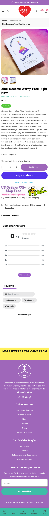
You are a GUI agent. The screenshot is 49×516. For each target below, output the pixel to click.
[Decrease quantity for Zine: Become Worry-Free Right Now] (4, 167)
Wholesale (24, 446)
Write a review (24, 275)
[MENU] (3, 11)
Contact (24, 423)
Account (34, 513)
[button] (24, 245)
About (24, 419)
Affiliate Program (24, 459)
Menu (13, 513)
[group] (24, 52)
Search (23, 513)
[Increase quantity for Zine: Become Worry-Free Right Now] (16, 167)
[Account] (36, 11)
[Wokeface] (25, 11)
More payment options (24, 182)
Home (4, 20)
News (24, 428)
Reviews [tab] (10, 285)
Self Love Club (15, 20)
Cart (44, 513)
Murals (24, 450)
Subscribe (24, 491)
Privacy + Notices (24, 432)
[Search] (8, 11)
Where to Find (24, 414)
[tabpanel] (24, 317)
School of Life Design (20, 161)
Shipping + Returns (24, 410)
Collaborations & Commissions (24, 455)
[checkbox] (9, 306)
